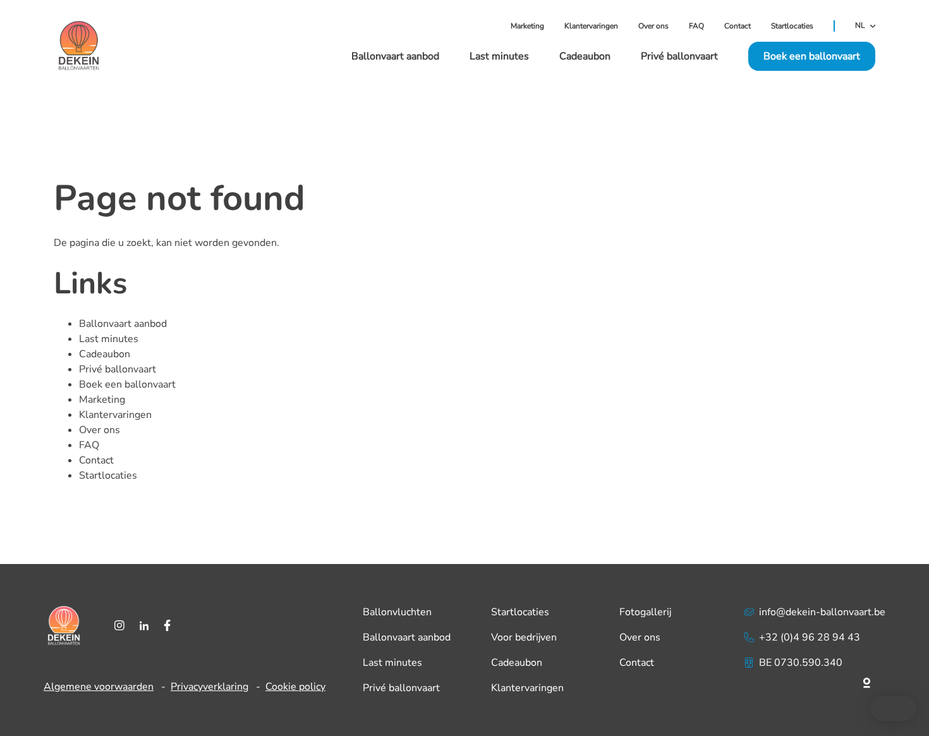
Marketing (527, 26)
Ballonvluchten (397, 612)
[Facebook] (167, 625)
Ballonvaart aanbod (395, 56)
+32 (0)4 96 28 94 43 (809, 637)
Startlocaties (792, 26)
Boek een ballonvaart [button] (811, 56)
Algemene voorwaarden (99, 687)
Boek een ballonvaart (127, 384)
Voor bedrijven (524, 637)
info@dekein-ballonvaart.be (822, 612)
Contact (737, 26)
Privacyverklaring (209, 687)
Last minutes (499, 56)
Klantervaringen (591, 26)
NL (860, 25)
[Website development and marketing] (814, 680)
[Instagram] (119, 625)
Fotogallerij (645, 612)
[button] (893, 708)
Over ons (653, 26)
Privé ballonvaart (679, 56)
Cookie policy (295, 687)
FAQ (696, 26)
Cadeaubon (584, 56)
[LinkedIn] (144, 625)
